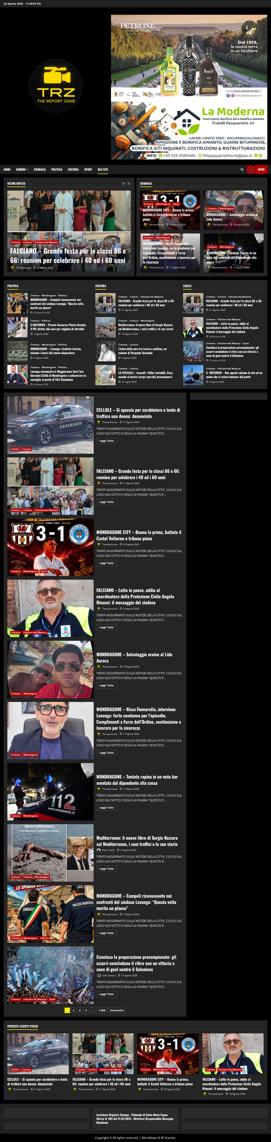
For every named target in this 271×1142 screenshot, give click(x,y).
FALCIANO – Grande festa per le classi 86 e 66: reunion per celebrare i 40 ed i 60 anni (105, 303)
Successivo (117, 1010)
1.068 (102, 1010)
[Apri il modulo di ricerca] (242, 169)
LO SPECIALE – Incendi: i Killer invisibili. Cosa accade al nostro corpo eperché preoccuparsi (105, 375)
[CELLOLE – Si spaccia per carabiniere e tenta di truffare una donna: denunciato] (38, 1053)
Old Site (103, 169)
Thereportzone (23, 267)
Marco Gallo (108, 850)
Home (7, 169)
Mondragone (30, 242)
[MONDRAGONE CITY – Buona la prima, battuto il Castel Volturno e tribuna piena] (69, 232)
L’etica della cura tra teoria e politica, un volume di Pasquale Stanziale (105, 351)
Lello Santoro (109, 975)
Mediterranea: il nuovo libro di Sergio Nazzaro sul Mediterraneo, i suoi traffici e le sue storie (105, 327)
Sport (88, 169)
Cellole (15, 449)
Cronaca (40, 169)
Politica (56, 169)
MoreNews (149, 1138)
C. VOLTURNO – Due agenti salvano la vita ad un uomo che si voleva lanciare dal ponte (193, 375)
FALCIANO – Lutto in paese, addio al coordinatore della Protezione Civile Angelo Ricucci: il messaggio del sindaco (193, 327)
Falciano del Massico (152, 297)
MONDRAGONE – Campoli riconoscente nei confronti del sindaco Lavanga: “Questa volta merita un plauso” (17, 303)
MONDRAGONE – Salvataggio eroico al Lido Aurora (232, 217)
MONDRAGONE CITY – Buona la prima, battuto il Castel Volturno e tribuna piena (66, 255)
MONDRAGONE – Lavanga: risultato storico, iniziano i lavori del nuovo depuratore (17, 351)
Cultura (73, 169)
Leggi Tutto (108, 441)
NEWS (261, 169)
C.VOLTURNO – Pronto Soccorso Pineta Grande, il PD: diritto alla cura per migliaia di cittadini (17, 327)
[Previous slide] (123, 183)
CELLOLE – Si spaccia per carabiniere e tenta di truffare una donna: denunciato (50, 425)
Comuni (21, 169)
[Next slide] (128, 183)
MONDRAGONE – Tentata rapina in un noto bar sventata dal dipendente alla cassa (231, 257)
